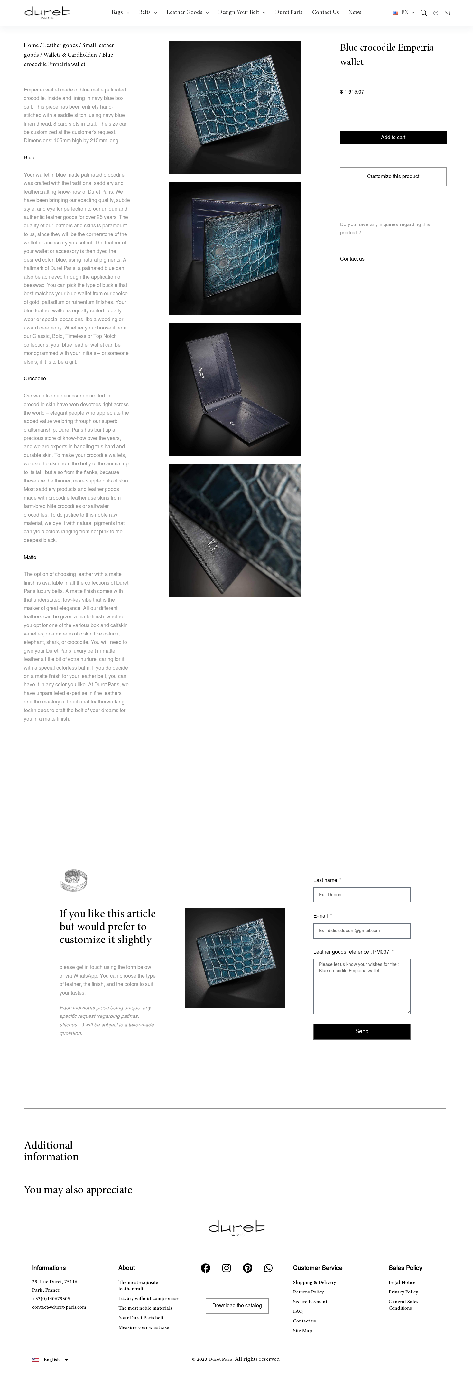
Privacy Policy (403, 1292)
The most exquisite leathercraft (138, 1286)
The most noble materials (145, 1308)
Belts (145, 12)
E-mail (321, 916)
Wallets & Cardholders (70, 55)
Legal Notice (402, 1282)
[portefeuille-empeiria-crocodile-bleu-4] (235, 530)
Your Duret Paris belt (140, 1318)
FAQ (298, 1311)
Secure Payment (310, 1301)
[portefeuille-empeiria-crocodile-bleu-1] (235, 107)
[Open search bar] (424, 13)
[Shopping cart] (447, 13)
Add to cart (393, 138)
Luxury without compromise (148, 1298)
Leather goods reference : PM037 (352, 952)
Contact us (325, 12)
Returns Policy (308, 1292)
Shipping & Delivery (314, 1282)
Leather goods (184, 12)
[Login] (435, 13)
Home (31, 46)
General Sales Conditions (403, 1305)
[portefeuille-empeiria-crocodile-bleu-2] (235, 248)
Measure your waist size (143, 1327)
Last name (326, 880)
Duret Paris (288, 12)
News (354, 12)
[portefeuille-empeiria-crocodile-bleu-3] (235, 389)
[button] (403, 13)
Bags (117, 12)
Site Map (302, 1330)
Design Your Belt (238, 12)
